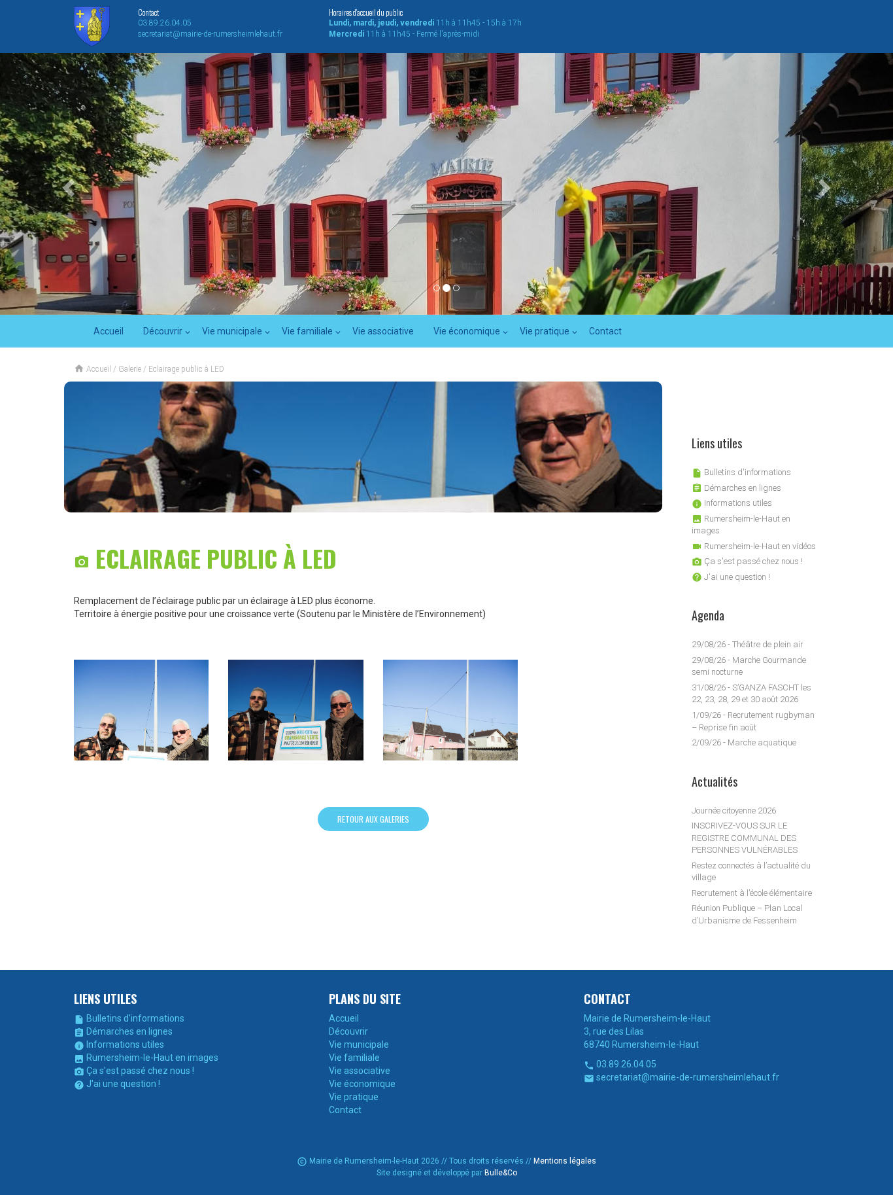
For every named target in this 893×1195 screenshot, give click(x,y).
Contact (605, 331)
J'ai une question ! (731, 577)
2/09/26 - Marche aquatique (744, 742)
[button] (67, 184)
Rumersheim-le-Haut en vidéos (754, 546)
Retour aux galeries (373, 819)
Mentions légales (564, 1161)
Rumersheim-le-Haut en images (146, 1057)
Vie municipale (232, 331)
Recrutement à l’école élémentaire (752, 893)
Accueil (108, 331)
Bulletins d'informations (741, 472)
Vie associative (383, 331)
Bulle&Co (500, 1172)
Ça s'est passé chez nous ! (747, 561)
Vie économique (466, 331)
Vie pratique (544, 331)
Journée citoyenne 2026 (734, 810)
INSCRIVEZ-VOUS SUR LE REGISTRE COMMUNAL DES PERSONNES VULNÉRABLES (745, 838)
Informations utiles (732, 503)
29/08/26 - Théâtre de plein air (747, 644)
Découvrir (162, 331)
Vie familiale (307, 331)
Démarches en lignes (736, 488)
